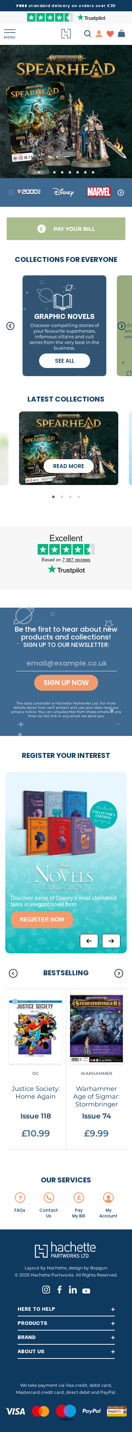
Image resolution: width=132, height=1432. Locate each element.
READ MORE (68, 466)
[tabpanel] (66, 111)
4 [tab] (62, 172)
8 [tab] (93, 172)
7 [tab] (85, 172)
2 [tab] (46, 172)
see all (64, 360)
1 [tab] (39, 172)
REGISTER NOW (42, 920)
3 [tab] (54, 172)
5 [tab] (70, 172)
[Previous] (89, 941)
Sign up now (66, 683)
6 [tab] (77, 172)
